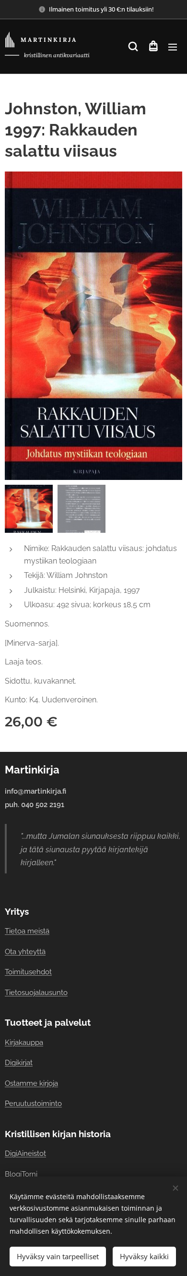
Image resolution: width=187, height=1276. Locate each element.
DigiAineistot (25, 1153)
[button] (133, 47)
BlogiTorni (21, 1173)
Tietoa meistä (27, 930)
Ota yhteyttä (25, 951)
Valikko (172, 46)
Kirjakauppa (24, 1042)
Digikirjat (19, 1062)
